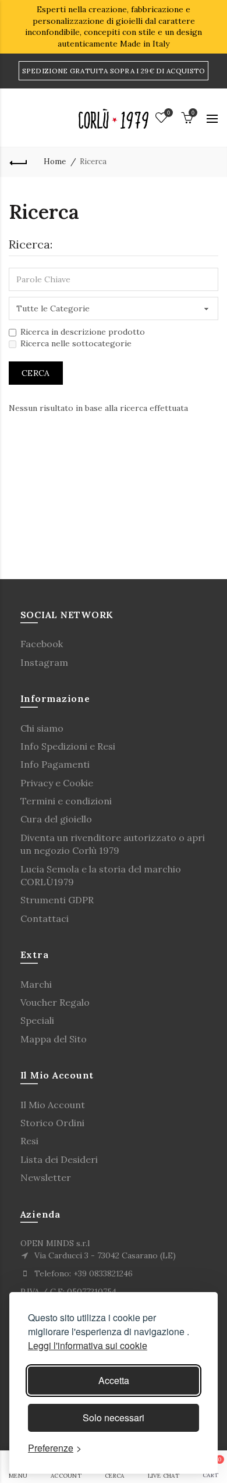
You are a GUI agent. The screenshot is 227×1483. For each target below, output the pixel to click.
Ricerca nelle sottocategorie (76, 343)
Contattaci (44, 918)
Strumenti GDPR (57, 900)
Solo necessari (113, 1417)
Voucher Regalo (55, 1002)
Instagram (44, 662)
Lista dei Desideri (59, 1159)
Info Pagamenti (55, 764)
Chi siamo (41, 728)
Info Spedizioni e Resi (67, 746)
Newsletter (45, 1177)
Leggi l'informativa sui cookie (87, 1345)
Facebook (41, 644)
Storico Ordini (52, 1123)
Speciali (37, 1020)
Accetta (113, 1380)
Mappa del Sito (53, 1039)
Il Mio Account (52, 1105)
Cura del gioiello (56, 819)
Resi (29, 1141)
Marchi (36, 984)
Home (55, 161)
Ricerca (93, 161)
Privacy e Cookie (56, 783)
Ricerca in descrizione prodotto (82, 332)
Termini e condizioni (66, 801)
